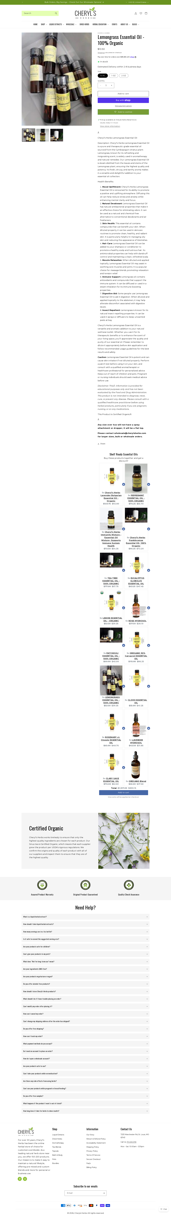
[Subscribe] (103, 1193)
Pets (54, 1159)
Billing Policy (91, 1167)
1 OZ (113, 76)
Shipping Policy (92, 1147)
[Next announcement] (126, 2)
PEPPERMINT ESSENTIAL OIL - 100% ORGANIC (136, 498)
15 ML (102, 76)
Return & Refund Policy (96, 1139)
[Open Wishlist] (140, 13)
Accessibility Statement (96, 1143)
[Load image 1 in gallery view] (28, 135)
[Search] (56, 13)
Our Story (90, 1135)
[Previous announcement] (22, 2)
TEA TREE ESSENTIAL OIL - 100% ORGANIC (111, 581)
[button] (44, 24)
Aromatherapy (58, 1143)
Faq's (88, 1163)
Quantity (101, 81)
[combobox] (40, 13)
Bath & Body (57, 1155)
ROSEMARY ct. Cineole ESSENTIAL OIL (111, 740)
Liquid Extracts (58, 1135)
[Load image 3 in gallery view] (56, 135)
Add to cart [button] (123, 793)
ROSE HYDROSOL (138, 621)
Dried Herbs (57, 1139)
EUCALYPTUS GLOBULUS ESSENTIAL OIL (136, 581)
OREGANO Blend (137, 781)
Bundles (55, 1163)
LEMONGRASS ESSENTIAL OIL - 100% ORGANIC (111, 700)
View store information (110, 126)
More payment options (123, 106)
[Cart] (146, 13)
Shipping (101, 52)
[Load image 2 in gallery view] (42, 135)
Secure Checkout (93, 1159)
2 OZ (124, 76)
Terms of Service (93, 1155)
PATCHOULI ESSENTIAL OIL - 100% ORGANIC (111, 656)
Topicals (55, 1151)
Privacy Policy (92, 1151)
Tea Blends (56, 1147)
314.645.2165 (131, 1142)
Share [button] (102, 444)
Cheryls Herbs (80, 1213)
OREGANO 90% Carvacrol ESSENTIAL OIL (136, 656)
